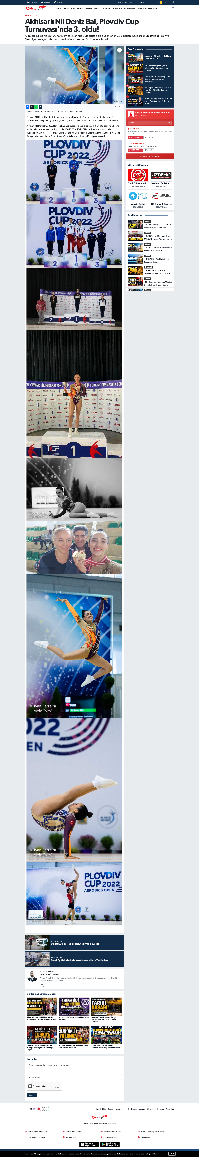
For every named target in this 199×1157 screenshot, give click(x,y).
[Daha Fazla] (40, 107)
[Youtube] (39, 1109)
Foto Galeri (33, 2)
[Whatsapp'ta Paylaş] (36, 107)
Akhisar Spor (69, 8)
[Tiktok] (43, 1109)
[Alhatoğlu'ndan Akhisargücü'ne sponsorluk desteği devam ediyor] (42, 1007)
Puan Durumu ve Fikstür (36, 1137)
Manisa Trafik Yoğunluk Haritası (152, 1131)
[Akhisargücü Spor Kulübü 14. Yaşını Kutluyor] (74, 1007)
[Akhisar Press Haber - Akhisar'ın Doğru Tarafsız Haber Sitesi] (35, 8)
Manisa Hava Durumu (74, 1131)
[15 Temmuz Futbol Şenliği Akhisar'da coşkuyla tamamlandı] (106, 1035)
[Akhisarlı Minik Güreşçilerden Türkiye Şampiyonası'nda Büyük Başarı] (42, 1035)
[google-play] (110, 1144)
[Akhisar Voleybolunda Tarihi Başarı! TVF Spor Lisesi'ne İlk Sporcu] (106, 1007)
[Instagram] (35, 1109)
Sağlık (97, 8)
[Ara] (169, 8)
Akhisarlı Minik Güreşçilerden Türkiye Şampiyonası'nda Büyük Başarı (40, 1048)
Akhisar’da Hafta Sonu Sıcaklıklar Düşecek (156, 260)
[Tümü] (171, 165)
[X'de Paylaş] (32, 107)
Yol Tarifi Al (149, 137)
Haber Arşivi (145, 1137)
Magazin (142, 8)
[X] (31, 1109)
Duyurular (153, 8)
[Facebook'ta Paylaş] (27, 107)
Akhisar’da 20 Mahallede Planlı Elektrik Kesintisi (158, 249)
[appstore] (89, 1144)
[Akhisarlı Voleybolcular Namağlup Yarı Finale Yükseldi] (74, 1035)
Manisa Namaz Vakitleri (112, 1131)
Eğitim (80, 8)
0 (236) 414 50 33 (136, 150)
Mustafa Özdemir (34, 111)
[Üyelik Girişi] (172, 2)
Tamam (172, 1153)
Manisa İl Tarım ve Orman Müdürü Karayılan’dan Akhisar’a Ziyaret (157, 238)
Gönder (32, 1095)
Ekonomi (106, 8)
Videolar (47, 2)
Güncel (58, 8)
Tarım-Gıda (117, 8)
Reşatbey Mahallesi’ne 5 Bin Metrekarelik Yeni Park (157, 226)
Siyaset (88, 8)
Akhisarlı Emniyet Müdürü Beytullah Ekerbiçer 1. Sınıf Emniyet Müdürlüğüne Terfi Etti (158, 283)
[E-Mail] (42, 985)
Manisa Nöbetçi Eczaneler (37, 1131)
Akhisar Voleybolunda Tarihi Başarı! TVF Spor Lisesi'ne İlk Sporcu (103, 1019)
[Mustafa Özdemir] (32, 976)
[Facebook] (27, 1109)
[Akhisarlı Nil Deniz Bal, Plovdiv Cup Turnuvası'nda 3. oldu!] (74, 75)
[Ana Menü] (173, 8)
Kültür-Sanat (130, 8)
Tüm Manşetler (71, 1137)
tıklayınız (161, 1154)
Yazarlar (59, 2)
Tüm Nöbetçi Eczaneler (150, 156)
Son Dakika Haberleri (111, 1137)
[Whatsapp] (48, 1109)
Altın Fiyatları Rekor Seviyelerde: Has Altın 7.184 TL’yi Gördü (158, 272)
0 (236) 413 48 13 (136, 137)
